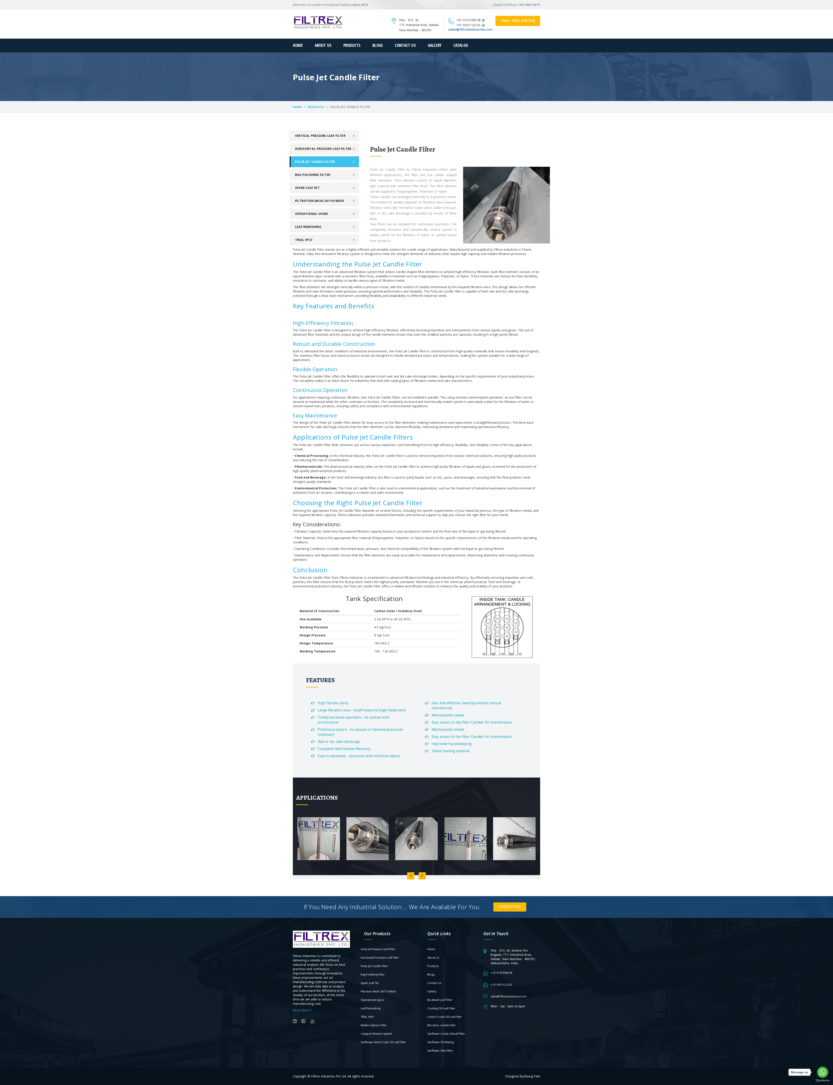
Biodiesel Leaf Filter (439, 1000)
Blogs (377, 45)
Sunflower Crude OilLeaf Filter (446, 1034)
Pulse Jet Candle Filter (315, 162)
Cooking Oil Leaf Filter (441, 1008)
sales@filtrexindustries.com (508, 996)
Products (352, 45)
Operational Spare (311, 214)
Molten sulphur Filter (374, 1025)
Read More (301, 1010)
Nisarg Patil (532, 1076)
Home (298, 45)
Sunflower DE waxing (440, 1042)
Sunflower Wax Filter (440, 1050)
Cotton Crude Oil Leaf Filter (444, 1017)
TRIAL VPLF (303, 240)
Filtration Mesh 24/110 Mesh (319, 201)
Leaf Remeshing (308, 227)
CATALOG (460, 45)
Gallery (434, 45)
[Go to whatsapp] (822, 1072)
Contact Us (510, 907)
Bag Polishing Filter (312, 175)
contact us (405, 45)
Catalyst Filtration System (376, 1034)
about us (323, 45)
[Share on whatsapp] (483, 20)
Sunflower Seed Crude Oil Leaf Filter (383, 1042)
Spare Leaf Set (307, 188)
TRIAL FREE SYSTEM (518, 21)
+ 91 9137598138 (501, 973)
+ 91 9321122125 (501, 985)
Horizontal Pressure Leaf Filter (323, 149)
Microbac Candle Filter (441, 1025)
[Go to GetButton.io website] (823, 1080)
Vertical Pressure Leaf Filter (320, 136)
